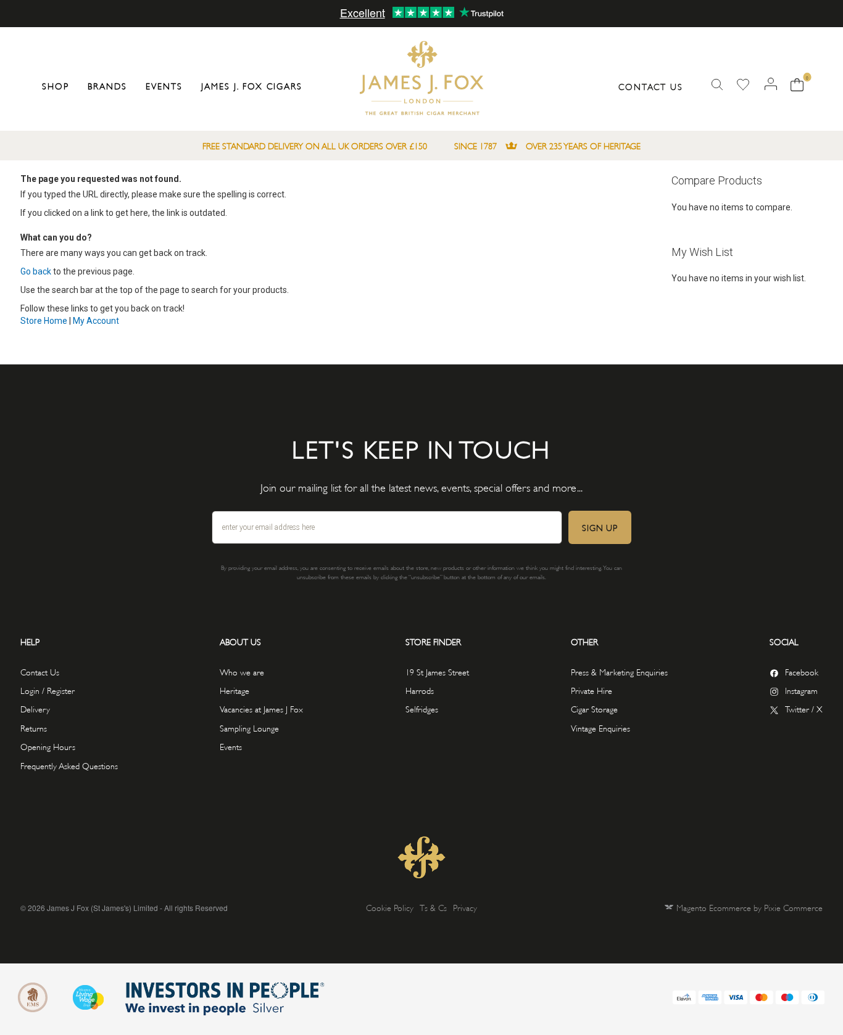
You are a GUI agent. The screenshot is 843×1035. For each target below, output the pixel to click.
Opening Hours (47, 746)
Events (231, 746)
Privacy (465, 907)
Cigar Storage (594, 708)
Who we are (242, 671)
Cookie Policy (389, 907)
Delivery (35, 708)
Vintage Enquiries (600, 727)
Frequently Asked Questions (69, 765)
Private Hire (591, 690)
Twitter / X (804, 708)
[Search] (717, 84)
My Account (96, 321)
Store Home (43, 321)
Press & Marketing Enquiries (619, 671)
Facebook (801, 671)
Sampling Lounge (249, 727)
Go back (35, 271)
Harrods (419, 690)
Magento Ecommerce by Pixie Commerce (749, 907)
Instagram (801, 690)
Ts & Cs (433, 907)
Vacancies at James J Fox (261, 708)
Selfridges (421, 708)
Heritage (234, 690)
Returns (33, 727)
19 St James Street (437, 671)
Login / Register (47, 690)
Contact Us (650, 86)
